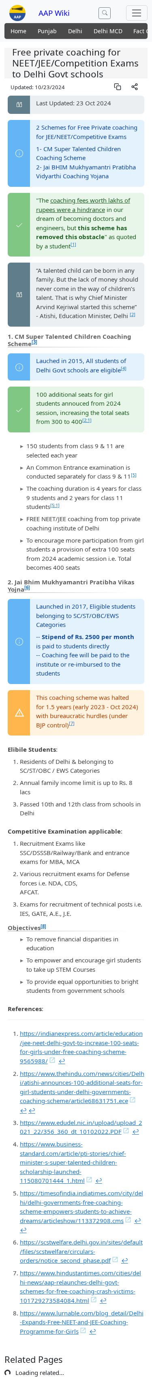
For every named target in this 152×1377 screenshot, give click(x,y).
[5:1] (55, 505)
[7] (72, 723)
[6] (27, 587)
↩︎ (61, 1061)
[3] (34, 342)
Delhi (75, 31)
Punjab (47, 31)
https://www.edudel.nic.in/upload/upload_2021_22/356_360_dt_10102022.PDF (81, 1127)
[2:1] (87, 420)
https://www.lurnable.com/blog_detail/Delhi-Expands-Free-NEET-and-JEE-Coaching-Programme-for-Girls (81, 1322)
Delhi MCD (108, 31)
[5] (134, 475)
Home (18, 31)
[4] (123, 368)
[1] (73, 244)
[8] (43, 926)
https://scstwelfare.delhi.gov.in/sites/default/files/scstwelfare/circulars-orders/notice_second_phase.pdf (81, 1251)
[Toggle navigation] (137, 13)
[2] (132, 314)
